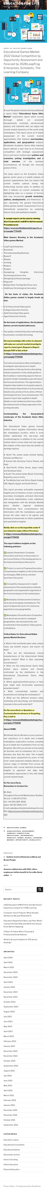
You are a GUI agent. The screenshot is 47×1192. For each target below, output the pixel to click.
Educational (13, 835)
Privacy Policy (9, 1186)
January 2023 (9, 1046)
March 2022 (9, 1095)
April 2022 (8, 1090)
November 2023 (11, 997)
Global (28, 838)
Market (10, 840)
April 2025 (8, 962)
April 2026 (8, 958)
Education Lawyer (11, 1140)
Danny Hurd (26, 48)
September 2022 (11, 1066)
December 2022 (10, 1051)
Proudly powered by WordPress (28, 1186)
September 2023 (11, 1007)
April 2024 (8, 982)
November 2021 (10, 1115)
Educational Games (17, 828)
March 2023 (9, 1036)
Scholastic (35, 840)
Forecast (11, 838)
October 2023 (10, 1002)
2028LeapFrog (14, 831)
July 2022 (8, 1076)
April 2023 (8, 1031)
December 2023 (11, 992)
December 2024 (11, 972)
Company (11, 833)
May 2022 (8, 1085)
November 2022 (10, 1056)
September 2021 (11, 1125)
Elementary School (12, 1155)
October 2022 (9, 1061)
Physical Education (12, 1169)
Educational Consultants (14, 1145)
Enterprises (27, 835)
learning (37, 838)
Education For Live (22, 3)
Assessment (28, 831)
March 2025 (9, 967)
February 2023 (10, 1041)
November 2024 (11, 977)
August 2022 (9, 1071)
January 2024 (9, 987)
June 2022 (8, 1081)
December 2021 (10, 1110)
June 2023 (8, 1021)
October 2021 (9, 1120)
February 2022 (10, 1100)
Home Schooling (11, 1160)
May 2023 (8, 1026)
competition (23, 833)
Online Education (11, 1164)
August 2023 (9, 1012)
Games (20, 838)
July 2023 (8, 1017)
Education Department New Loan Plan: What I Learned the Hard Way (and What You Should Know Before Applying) (23, 924)
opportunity (22, 840)
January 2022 (9, 1105)
